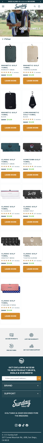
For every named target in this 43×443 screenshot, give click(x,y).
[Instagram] (16, 425)
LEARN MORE (10, 81)
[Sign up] (39, 378)
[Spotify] (19, 425)
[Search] (33, 6)
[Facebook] (27, 425)
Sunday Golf (13, 435)
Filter (8, 39)
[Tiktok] (23, 425)
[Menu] (3, 6)
